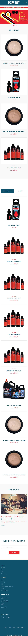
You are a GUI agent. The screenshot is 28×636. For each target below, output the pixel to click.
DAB (2, 584)
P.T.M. (2, 580)
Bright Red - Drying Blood (14, 298)
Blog (2, 571)
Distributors (3, 567)
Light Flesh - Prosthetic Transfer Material (14, 131)
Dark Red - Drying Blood (14, 334)
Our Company (4, 573)
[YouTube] (9, 617)
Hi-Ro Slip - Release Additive (14, 405)
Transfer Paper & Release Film (7, 586)
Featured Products (7, 191)
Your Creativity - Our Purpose (12, 516)
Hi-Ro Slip (3, 582)
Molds (2, 588)
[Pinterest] (6, 617)
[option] (14, 17)
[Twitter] (3, 617)
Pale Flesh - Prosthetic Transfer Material (14, 63)
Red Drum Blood (4, 590)
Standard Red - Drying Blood (14, 371)
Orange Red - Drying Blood (14, 168)
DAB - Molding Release (14, 97)
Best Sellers (20, 191)
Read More (3, 525)
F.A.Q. (2, 569)
